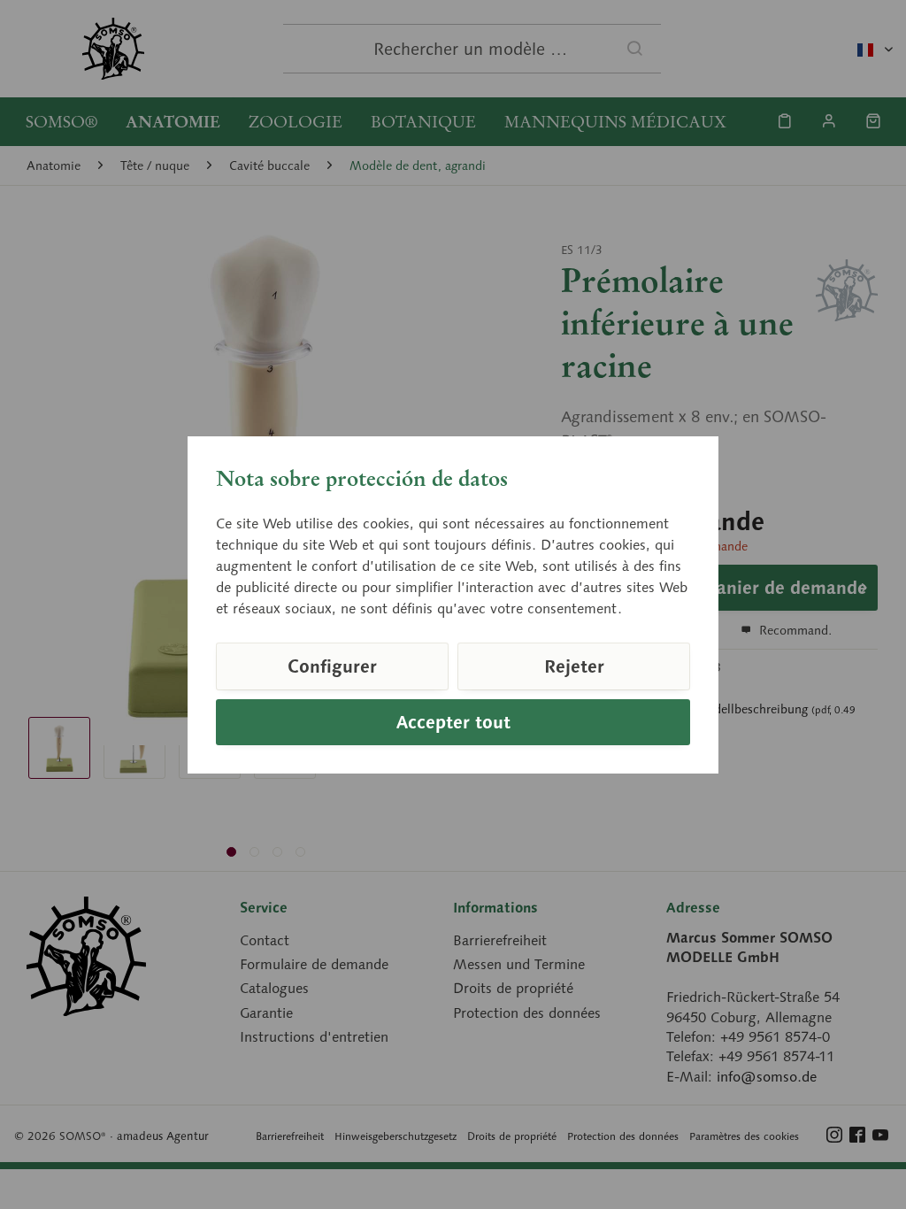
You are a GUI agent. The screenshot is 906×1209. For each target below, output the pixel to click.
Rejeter (574, 666)
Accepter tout (453, 722)
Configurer (332, 666)
